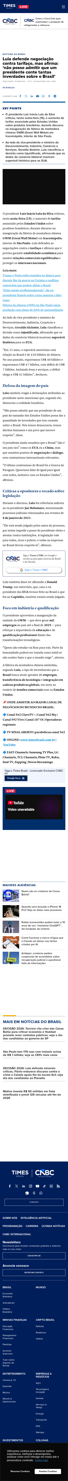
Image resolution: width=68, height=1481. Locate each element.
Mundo (41, 1287)
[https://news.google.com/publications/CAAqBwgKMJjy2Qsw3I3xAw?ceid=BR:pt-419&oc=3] (27, 1193)
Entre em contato (34, 1272)
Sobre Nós (10, 1218)
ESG (38, 1426)
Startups (40, 1432)
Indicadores (9, 1302)
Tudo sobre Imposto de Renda (8, 1362)
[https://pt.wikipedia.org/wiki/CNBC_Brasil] (51, 1186)
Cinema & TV (9, 1380)
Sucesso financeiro (8, 1352)
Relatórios (41, 1332)
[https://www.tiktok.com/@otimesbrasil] (44, 1186)
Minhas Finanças (15, 1320)
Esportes (7, 1386)
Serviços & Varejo (41, 1406)
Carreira (32, 1226)
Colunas (42, 1440)
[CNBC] (10, 21)
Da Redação (9, 88)
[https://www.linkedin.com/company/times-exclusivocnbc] (23, 1186)
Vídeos (39, 1338)
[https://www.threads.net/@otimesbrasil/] (34, 1193)
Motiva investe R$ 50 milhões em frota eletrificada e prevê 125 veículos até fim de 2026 (32, 1095)
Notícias (40, 1326)
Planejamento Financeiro (9, 1337)
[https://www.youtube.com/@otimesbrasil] (37, 1186)
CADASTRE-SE (34, 1256)
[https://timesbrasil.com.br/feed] (58, 1186)
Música (6, 1392)
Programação (12, 1226)
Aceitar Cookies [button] (48, 1471)
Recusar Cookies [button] (20, 1471)
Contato (34, 1202)
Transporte (41, 1419)
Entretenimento (14, 1373)
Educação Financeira (8, 1328)
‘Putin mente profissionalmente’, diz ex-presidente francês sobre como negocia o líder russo (32, 295)
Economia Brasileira (8, 1295)
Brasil (7, 1287)
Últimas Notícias (53, 1226)
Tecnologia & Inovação (42, 1391)
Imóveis (40, 1398)
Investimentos (13, 1440)
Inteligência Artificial (36, 1218)
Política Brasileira (7, 1310)
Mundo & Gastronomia (9, 1400)
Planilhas (7, 1344)
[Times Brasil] (10, 6)
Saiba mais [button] (41, 1460)
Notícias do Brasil (14, 54)
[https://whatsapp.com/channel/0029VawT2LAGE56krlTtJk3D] (41, 1193)
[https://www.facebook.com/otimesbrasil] (10, 1186)
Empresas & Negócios (44, 1375)
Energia (40, 1413)
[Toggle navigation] (63, 6)
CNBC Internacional (17, 1234)
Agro (38, 1383)
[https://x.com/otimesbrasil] (16, 1186)
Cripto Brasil (45, 1320)
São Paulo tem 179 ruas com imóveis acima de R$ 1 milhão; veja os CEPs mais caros (32, 1053)
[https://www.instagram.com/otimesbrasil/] (30, 1186)
